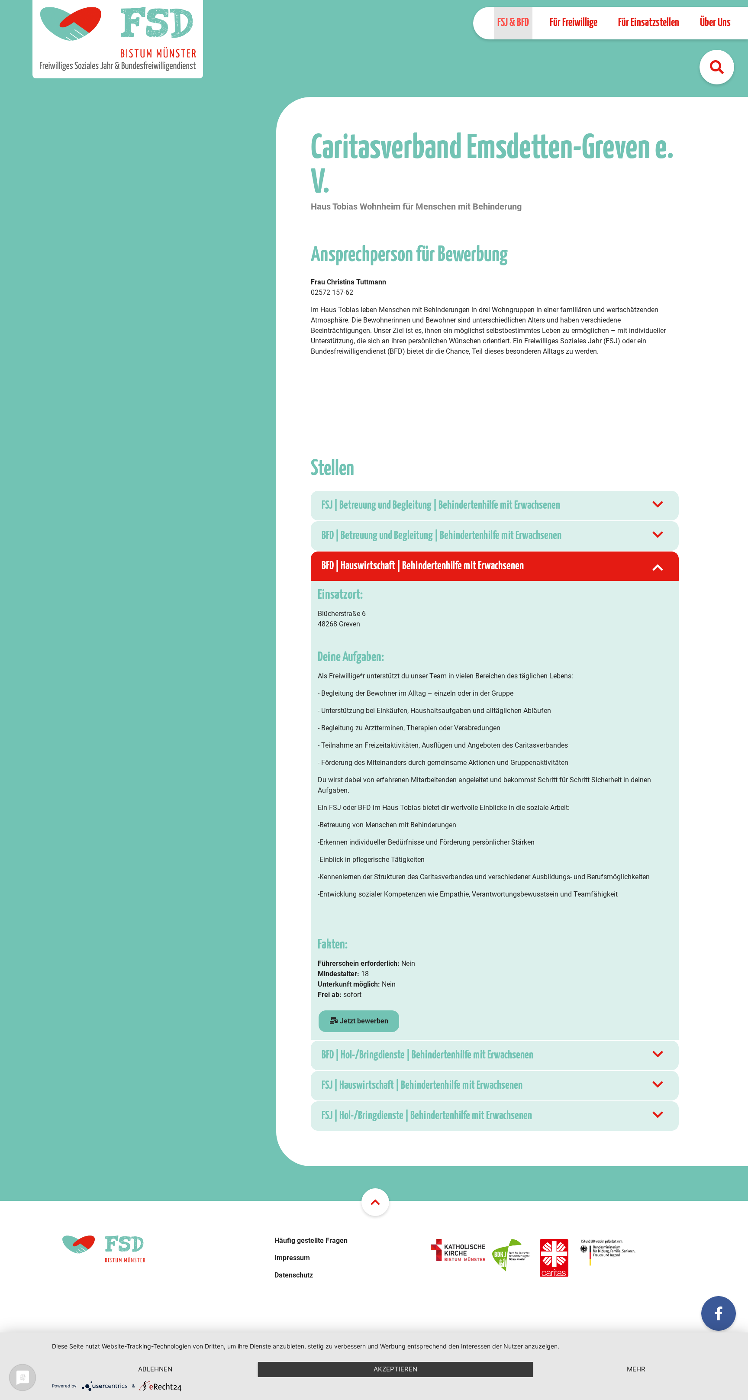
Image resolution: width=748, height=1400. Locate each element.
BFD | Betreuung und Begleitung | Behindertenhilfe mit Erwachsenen (441, 536)
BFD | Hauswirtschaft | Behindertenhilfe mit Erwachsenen (423, 566)
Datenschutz (293, 1275)
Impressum (292, 1258)
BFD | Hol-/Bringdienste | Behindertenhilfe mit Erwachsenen (427, 1055)
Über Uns (715, 22)
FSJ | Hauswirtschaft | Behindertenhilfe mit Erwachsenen (422, 1085)
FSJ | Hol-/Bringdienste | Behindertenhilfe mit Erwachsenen (427, 1116)
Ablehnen (155, 1369)
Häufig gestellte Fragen (311, 1240)
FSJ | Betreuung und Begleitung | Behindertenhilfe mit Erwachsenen (441, 505)
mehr (636, 1369)
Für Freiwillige (573, 22)
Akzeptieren (395, 1369)
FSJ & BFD (513, 22)
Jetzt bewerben (363, 1021)
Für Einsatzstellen (648, 22)
